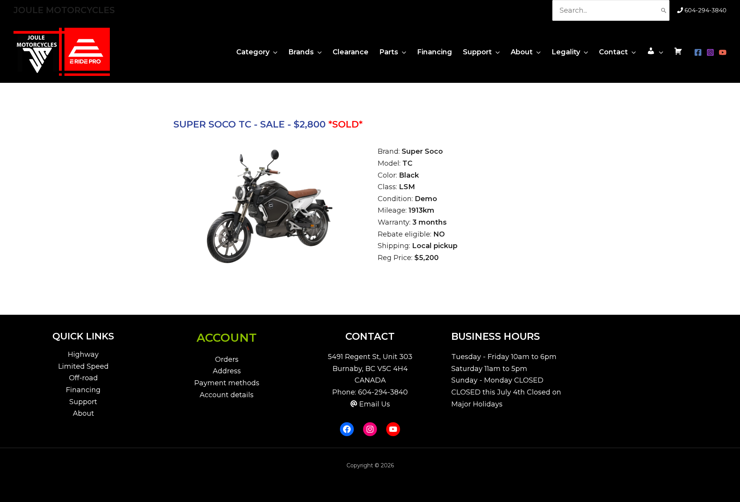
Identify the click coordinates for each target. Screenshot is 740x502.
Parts (388, 52)
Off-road (83, 378)
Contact (613, 52)
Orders (227, 359)
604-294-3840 (705, 10)
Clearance (350, 52)
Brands (301, 52)
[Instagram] (710, 52)
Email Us (374, 404)
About (522, 52)
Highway (83, 354)
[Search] (664, 10)
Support (477, 52)
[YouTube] (723, 52)
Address (227, 371)
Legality (566, 52)
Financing (434, 52)
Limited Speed (83, 366)
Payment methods (226, 383)
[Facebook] (698, 52)
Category (252, 52)
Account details (227, 395)
